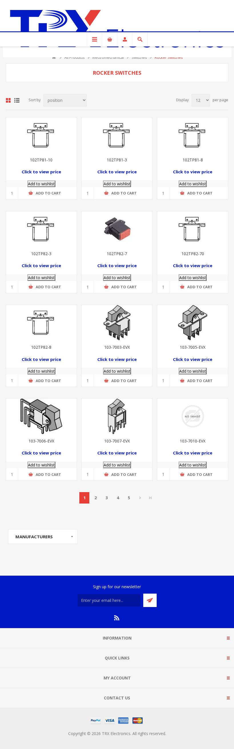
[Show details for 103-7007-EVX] (117, 416)
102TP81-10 (41, 160)
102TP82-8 (41, 347)
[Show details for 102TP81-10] (41, 135)
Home (54, 57)
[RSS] (117, 617)
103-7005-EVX (192, 347)
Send (150, 600)
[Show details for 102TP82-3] (41, 229)
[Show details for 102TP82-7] (117, 229)
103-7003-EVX (117, 347)
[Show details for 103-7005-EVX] (192, 322)
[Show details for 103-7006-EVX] (41, 416)
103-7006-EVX (41, 441)
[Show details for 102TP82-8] (41, 322)
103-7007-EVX (117, 441)
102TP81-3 (117, 160)
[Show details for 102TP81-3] (117, 135)
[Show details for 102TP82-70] (192, 229)
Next (140, 498)
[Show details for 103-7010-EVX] (192, 416)
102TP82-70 (192, 253)
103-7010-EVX (192, 441)
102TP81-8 (193, 160)
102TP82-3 (41, 253)
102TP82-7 (117, 253)
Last (150, 498)
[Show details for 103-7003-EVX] (117, 322)
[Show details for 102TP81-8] (192, 135)
